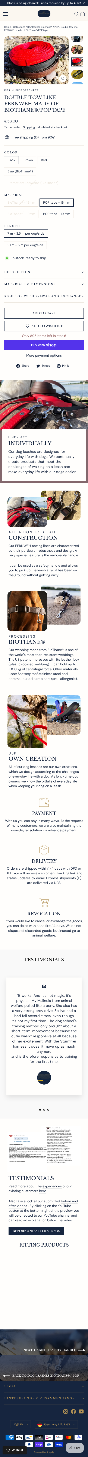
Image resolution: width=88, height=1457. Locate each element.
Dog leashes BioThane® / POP (43, 26)
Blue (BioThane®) (20, 171)
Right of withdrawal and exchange (43, 296)
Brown (28, 160)
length (12, 226)
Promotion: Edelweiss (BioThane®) (33, 183)
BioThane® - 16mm (21, 202)
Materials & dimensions (30, 284)
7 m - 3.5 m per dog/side (25, 233)
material (14, 195)
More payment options (44, 355)
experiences (52, 1186)
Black (11, 160)
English (18, 1424)
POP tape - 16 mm (56, 202)
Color (11, 152)
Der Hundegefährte (21, 90)
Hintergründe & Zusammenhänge (39, 1398)
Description (17, 272)
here (42, 1191)
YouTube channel (57, 1215)
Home (7, 26)
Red (44, 160)
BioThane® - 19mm (21, 214)
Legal (10, 1386)
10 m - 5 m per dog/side (25, 245)
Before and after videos (36, 1231)
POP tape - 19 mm (56, 214)
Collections (19, 26)
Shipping (29, 127)
